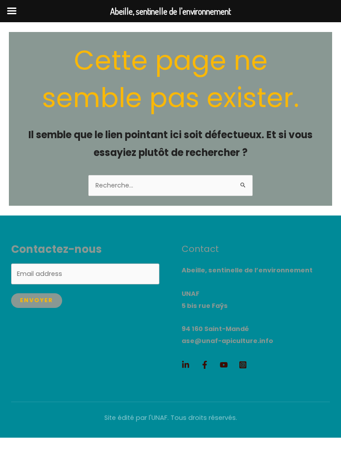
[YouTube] (224, 365)
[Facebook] (205, 365)
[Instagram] (243, 365)
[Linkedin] (186, 365)
